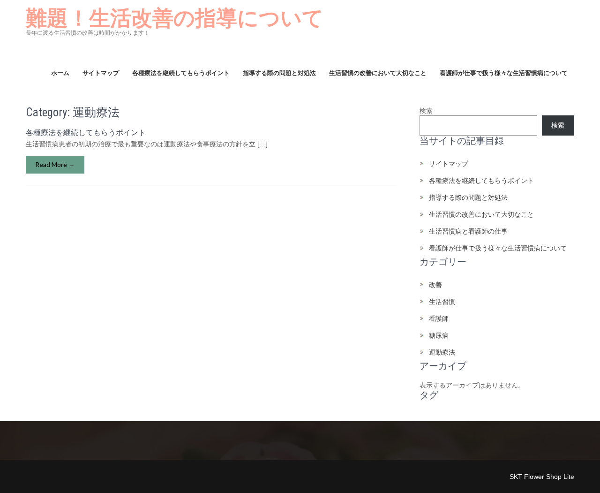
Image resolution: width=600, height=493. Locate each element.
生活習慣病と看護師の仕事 (468, 231)
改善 (435, 284)
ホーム (60, 72)
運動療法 (442, 352)
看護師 (439, 318)
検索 (426, 110)
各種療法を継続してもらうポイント (181, 72)
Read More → (55, 164)
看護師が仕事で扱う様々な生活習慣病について (504, 72)
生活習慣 (442, 301)
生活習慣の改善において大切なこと (378, 72)
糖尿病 (439, 335)
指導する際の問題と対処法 (279, 72)
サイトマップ (100, 72)
